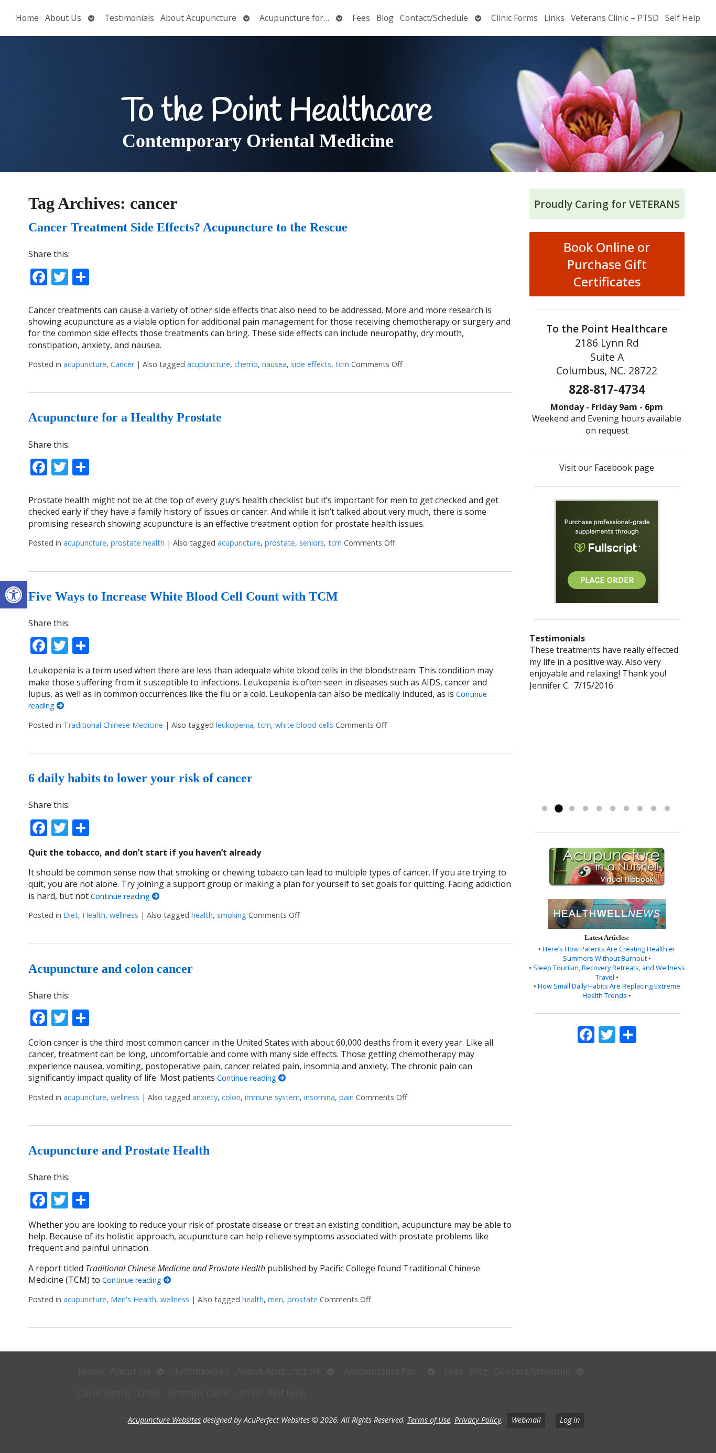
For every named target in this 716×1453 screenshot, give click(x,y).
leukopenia (234, 725)
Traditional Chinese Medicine (113, 725)
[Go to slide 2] (558, 809)
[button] (13, 594)
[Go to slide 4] (585, 809)
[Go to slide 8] (640, 809)
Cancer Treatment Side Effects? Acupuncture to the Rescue (188, 227)
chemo (246, 364)
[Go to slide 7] (626, 809)
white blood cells (304, 725)
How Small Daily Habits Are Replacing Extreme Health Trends (609, 990)
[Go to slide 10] (667, 809)
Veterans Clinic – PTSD (615, 18)
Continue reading (121, 896)
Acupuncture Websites (164, 1420)
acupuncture (84, 364)
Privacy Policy (477, 1420)
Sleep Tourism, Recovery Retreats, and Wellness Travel (609, 972)
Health (93, 915)
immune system (272, 1097)
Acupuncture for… (294, 18)
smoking (231, 915)
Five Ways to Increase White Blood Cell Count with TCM (183, 596)
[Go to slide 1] (544, 809)
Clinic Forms (514, 18)
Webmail (526, 1420)
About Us (63, 18)
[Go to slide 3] (572, 809)
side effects (311, 364)
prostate (280, 543)
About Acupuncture (198, 18)
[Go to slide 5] (599, 809)
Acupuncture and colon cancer (110, 968)
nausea (274, 364)
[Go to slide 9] (653, 809)
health (202, 915)
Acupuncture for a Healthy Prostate (125, 417)
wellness (124, 915)
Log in (570, 1420)
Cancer (122, 364)
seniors (311, 543)
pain (346, 1097)
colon (231, 1097)
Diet (70, 915)
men (275, 1299)
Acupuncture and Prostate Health (119, 1150)
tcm (342, 364)
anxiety (205, 1097)
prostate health (138, 543)
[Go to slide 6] (612, 809)
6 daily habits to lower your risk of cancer (140, 778)
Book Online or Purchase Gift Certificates (606, 264)
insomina (319, 1097)
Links (554, 18)
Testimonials (129, 18)
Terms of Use (428, 1420)
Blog (385, 18)
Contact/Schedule (434, 18)
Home (27, 18)
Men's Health (133, 1299)
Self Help (682, 18)
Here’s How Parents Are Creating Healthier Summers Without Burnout (609, 953)
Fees (361, 18)
